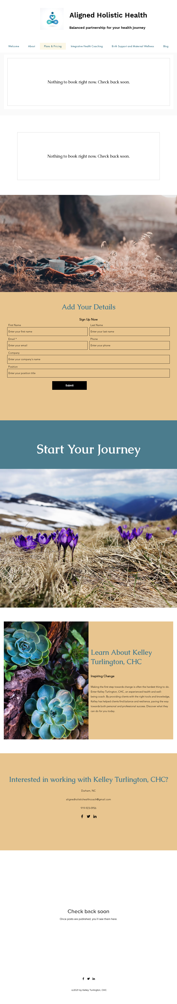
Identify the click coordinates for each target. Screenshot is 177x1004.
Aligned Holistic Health (108, 15)
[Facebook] (82, 816)
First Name (14, 325)
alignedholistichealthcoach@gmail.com (88, 799)
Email (11, 339)
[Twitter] (88, 816)
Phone (94, 339)
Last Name (96, 325)
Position (13, 366)
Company (14, 352)
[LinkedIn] (95, 816)
